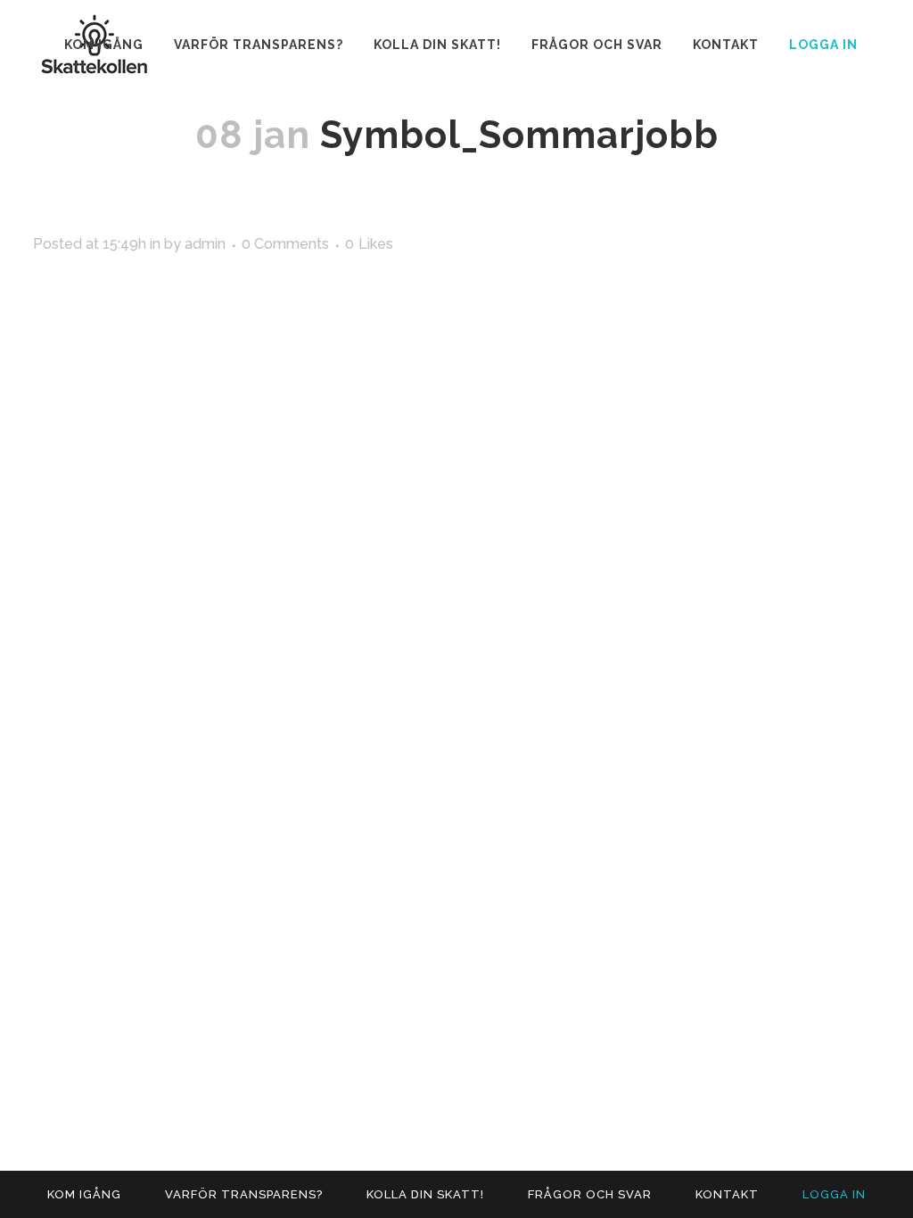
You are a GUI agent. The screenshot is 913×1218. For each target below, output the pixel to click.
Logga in (823, 44)
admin (205, 243)
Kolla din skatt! (425, 1194)
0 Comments (285, 243)
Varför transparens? (244, 1194)
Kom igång (84, 1194)
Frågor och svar (590, 1194)
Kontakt (727, 1194)
